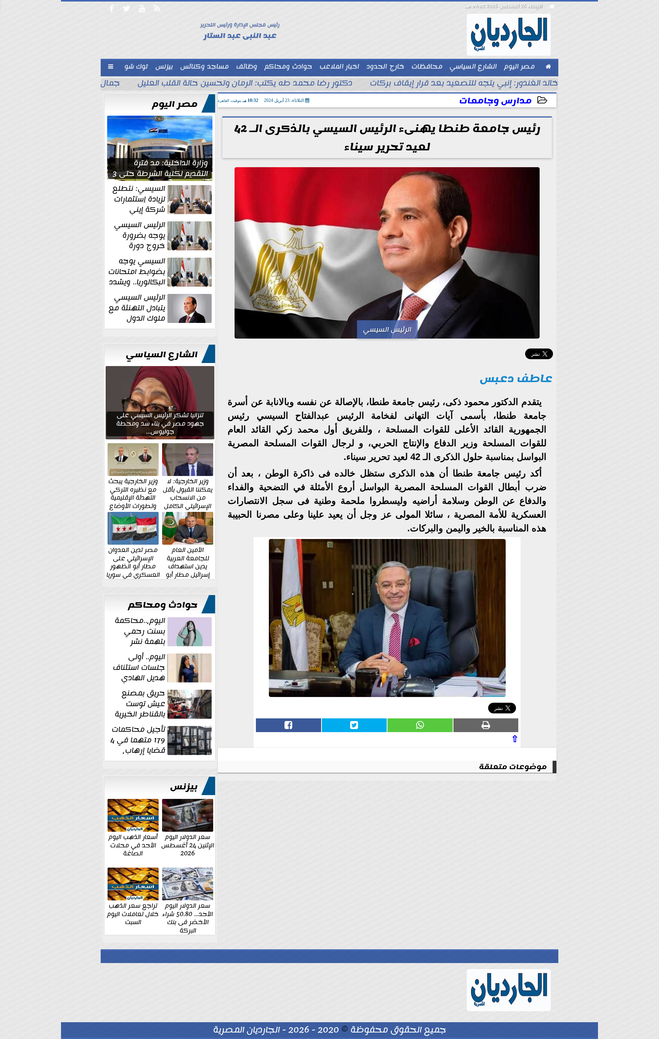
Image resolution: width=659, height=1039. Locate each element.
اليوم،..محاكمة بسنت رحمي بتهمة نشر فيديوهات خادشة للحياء (164, 631)
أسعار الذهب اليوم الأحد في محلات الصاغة (133, 845)
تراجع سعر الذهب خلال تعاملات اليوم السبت (133, 913)
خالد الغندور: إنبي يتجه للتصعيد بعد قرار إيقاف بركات (464, 84)
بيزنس (184, 787)
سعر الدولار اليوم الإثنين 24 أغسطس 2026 (187, 845)
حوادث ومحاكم (163, 605)
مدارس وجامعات (495, 101)
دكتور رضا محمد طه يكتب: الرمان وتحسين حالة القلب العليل (245, 84)
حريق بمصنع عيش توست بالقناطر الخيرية (140, 704)
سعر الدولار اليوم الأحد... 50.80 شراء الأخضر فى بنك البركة (187, 917)
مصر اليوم (175, 104)
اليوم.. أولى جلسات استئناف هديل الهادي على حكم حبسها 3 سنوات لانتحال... (163, 667)
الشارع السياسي (162, 354)
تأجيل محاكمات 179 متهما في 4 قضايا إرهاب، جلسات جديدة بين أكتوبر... (161, 740)
